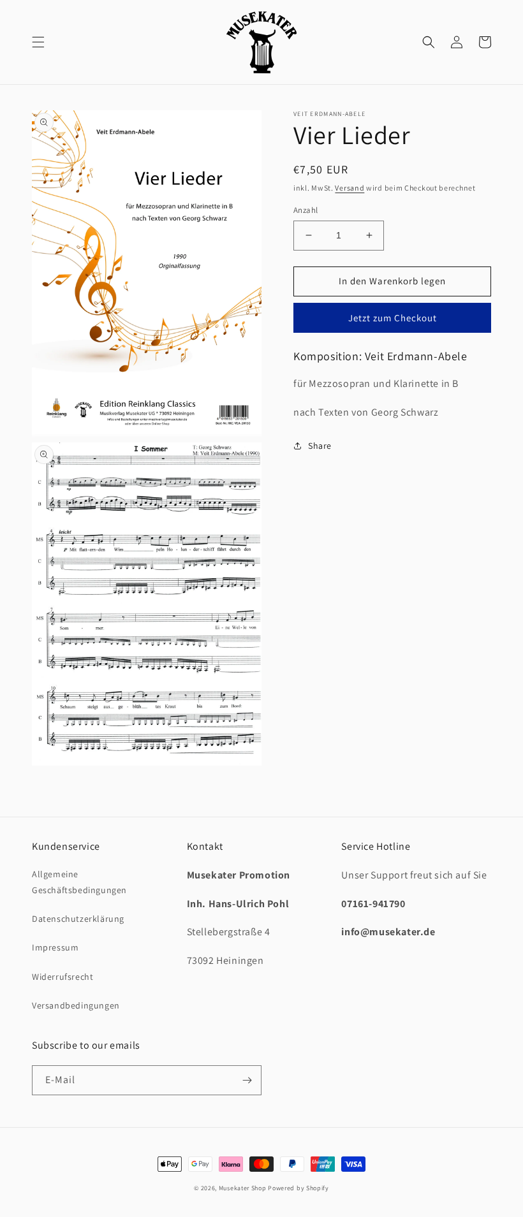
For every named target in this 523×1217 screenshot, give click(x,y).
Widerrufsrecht (62, 976)
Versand (349, 188)
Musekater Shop (243, 1188)
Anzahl (305, 210)
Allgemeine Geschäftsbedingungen (79, 882)
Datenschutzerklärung (78, 918)
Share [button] (320, 445)
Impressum (55, 947)
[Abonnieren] (247, 1080)
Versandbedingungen (76, 1005)
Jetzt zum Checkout (392, 318)
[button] (38, 42)
